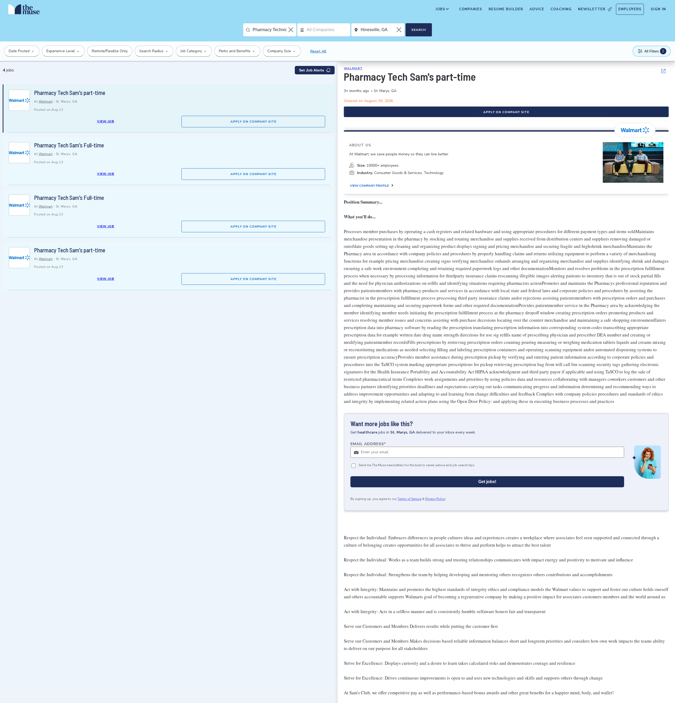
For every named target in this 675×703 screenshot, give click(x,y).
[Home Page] (24, 10)
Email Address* (368, 443)
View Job (105, 121)
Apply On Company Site (253, 121)
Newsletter (591, 9)
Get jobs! (487, 481)
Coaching (561, 9)
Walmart (46, 101)
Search (418, 30)
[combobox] (274, 29)
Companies (470, 9)
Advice (536, 9)
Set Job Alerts (311, 70)
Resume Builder (506, 9)
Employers (630, 9)
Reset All (318, 51)
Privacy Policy (435, 499)
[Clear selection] (291, 30)
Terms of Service (409, 499)
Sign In (658, 9)
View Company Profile (369, 186)
